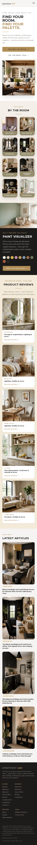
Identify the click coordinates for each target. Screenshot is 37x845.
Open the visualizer (15, 268)
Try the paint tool (17, 55)
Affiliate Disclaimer (21, 812)
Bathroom (5, 789)
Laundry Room (7, 800)
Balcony (5, 786)
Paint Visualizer (7, 817)
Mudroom (5, 805)
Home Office (6, 794)
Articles (4, 814)
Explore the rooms (17, 49)
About (4, 812)
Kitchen (4, 797)
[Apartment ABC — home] (9, 3)
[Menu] (33, 3)
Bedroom (5, 792)
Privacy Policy (19, 814)
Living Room (6, 802)
